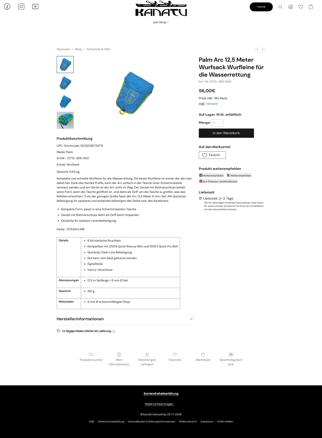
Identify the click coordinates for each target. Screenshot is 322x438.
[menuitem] (257, 49)
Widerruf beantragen (159, 403)
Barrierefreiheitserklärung (161, 393)
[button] (161, 10)
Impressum (207, 421)
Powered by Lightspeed (161, 428)
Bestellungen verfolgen (147, 362)
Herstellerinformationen (80, 319)
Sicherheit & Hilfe (98, 49)
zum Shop (160, 22)
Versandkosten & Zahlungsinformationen (151, 421)
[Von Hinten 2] (65, 101)
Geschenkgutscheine (231, 362)
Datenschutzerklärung (111, 421)
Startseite (63, 49)
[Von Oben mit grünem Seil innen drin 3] (65, 120)
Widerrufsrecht (188, 421)
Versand (211, 104)
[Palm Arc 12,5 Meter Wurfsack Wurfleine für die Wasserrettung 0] (65, 64)
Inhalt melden (225, 421)
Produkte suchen (91, 360)
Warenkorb (203, 360)
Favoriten (175, 360)
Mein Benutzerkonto (119, 362)
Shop (78, 49)
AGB (91, 421)
